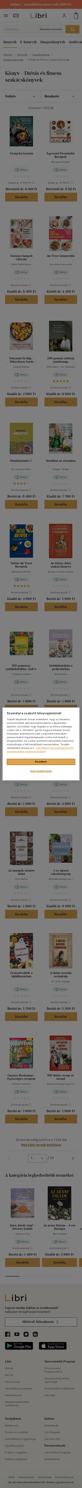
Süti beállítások (41, 771)
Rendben (41, 761)
